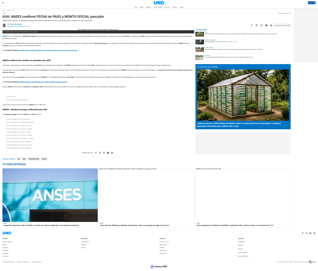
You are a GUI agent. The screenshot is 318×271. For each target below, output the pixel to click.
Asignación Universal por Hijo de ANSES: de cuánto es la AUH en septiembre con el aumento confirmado (41, 225)
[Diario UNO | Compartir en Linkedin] (271, 25)
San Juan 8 (163, 253)
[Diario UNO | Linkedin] (310, 233)
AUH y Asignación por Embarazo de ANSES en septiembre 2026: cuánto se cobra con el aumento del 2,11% (235, 225)
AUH (19, 159)
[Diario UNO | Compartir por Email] (262, 25)
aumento (44, 159)
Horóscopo (241, 241)
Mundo (206, 32)
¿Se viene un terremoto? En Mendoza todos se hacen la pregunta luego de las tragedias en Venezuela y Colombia (233, 49)
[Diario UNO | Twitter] (314, 233)
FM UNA (162, 247)
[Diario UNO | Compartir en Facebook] (252, 25)
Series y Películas (157, 7)
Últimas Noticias (7, 242)
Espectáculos (85, 242)
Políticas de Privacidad (8, 262)
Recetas (240, 249)
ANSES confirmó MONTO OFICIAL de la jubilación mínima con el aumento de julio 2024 (48, 50)
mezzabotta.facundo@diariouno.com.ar (18, 26)
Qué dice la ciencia (209, 47)
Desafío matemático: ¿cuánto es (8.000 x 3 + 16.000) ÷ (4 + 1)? (221, 41)
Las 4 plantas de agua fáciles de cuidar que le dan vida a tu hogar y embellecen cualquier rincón (229, 57)
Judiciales (5, 253)
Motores (240, 245)
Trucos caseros (242, 252)
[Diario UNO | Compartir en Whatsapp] (266, 25)
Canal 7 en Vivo (164, 242)
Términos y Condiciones (23, 262)
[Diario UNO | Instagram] (306, 233)
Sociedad (148, 7)
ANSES (4, 36)
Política (142, 7)
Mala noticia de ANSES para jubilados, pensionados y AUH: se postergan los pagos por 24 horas (134, 225)
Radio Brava (163, 250)
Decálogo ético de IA (37, 262)
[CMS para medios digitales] (159, 267)
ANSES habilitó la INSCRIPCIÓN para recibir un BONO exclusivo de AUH (43, 82)
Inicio (135, 7)
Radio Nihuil (163, 244)
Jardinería (207, 55)
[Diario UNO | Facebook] (303, 233)
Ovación (181, 7)
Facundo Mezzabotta (15, 24)
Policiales (174, 7)
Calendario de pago (33, 159)
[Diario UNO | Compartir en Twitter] (257, 25)
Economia (167, 7)
